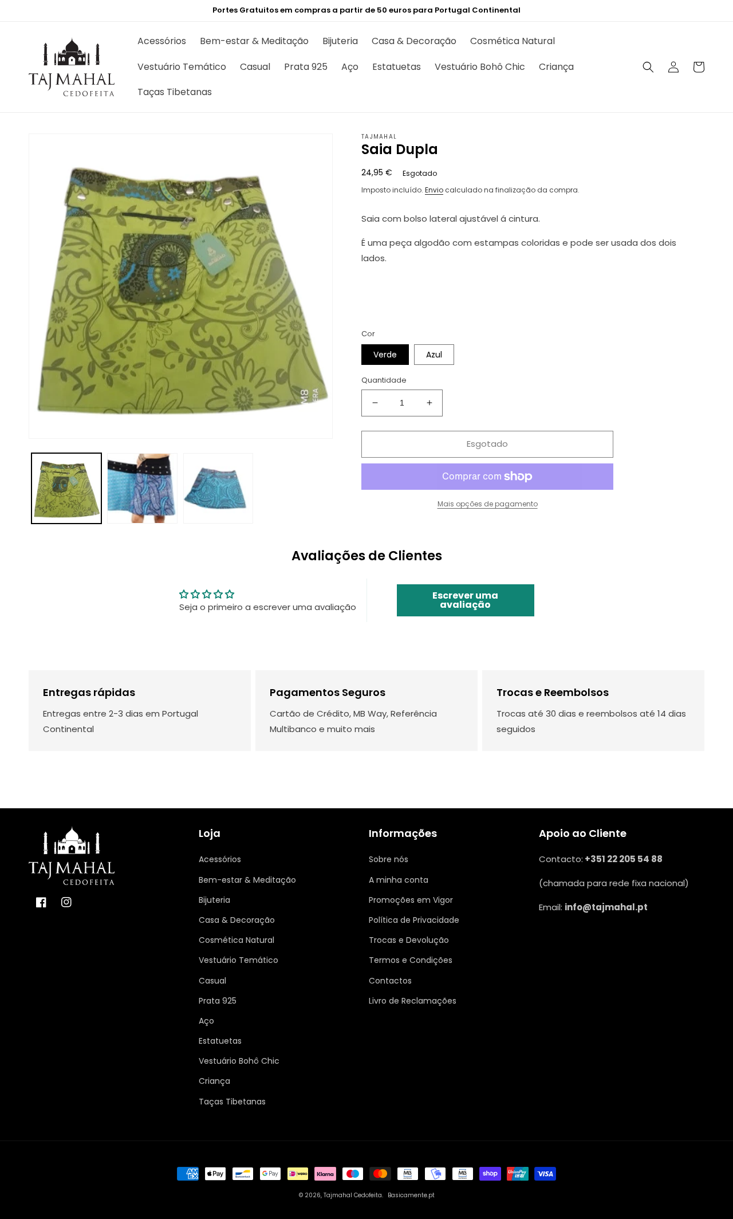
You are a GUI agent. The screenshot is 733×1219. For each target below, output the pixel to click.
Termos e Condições (410, 960)
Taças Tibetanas (232, 1101)
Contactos (390, 980)
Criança (214, 1081)
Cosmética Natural (236, 940)
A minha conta (398, 880)
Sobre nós (388, 859)
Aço (206, 1021)
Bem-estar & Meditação (247, 880)
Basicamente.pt (411, 1195)
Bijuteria (214, 900)
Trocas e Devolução (409, 940)
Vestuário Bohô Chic (239, 1061)
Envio (434, 190)
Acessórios (220, 859)
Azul (434, 354)
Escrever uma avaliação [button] (465, 600)
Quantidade (384, 380)
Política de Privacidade (414, 920)
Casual (212, 980)
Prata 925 (218, 1000)
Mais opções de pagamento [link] (488, 504)
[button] (648, 67)
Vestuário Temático (238, 960)
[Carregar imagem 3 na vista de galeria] (218, 488)
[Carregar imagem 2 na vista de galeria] (142, 488)
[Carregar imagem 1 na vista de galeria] (66, 488)
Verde (385, 354)
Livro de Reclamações (412, 1000)
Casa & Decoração (237, 920)
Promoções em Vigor (411, 900)
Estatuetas (220, 1041)
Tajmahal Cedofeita (353, 1195)
